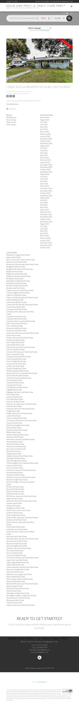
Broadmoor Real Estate (15, 279)
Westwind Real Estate (14, 586)
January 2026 (45, 136)
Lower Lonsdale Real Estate (16, 418)
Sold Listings (11, 125)
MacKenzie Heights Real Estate (18, 425)
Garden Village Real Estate (16, 368)
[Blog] (39, 657)
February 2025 (45, 160)
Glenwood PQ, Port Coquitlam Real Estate (21, 373)
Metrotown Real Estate (15, 437)
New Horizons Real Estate (16, 449)
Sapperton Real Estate (14, 499)
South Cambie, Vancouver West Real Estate (22, 518)
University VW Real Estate (16, 555)
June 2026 (44, 125)
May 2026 (43, 127)
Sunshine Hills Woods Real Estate (18, 548)
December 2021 (46, 243)
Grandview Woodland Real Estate (18, 378)
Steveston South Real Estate (16, 544)
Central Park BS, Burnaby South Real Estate (22, 305)
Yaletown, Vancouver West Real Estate (20, 605)
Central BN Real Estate (14, 300)
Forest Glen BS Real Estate (16, 359)
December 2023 (46, 188)
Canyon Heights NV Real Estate (18, 293)
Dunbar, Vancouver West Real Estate (19, 338)
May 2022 (43, 231)
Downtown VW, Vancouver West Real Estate (22, 333)
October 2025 (45, 141)
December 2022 (46, 214)
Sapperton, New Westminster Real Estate (21, 501)
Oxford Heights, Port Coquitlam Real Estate (22, 463)
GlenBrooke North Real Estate (17, 371)
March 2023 (44, 210)
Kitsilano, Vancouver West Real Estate (20, 409)
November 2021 (46, 245)
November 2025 (46, 139)
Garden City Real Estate (15, 366)
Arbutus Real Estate (13, 257)
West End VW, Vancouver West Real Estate (22, 584)
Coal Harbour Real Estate (15, 307)
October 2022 (45, 219)
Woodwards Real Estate (15, 600)
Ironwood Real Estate (14, 397)
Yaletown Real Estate (14, 603)
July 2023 (43, 200)
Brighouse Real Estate (14, 272)
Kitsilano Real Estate (14, 406)
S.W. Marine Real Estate (15, 494)
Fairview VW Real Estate (15, 350)
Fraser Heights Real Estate (16, 361)
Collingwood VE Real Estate (16, 309)
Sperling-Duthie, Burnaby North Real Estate (22, 539)
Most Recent (44, 117)
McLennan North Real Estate (16, 430)
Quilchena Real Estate (14, 473)
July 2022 (43, 226)
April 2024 (44, 184)
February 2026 (45, 134)
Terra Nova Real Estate (15, 551)
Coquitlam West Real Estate (16, 319)
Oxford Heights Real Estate (16, 461)
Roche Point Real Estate (15, 491)
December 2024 (46, 165)
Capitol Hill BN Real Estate (16, 295)
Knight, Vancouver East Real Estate (19, 413)
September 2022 (46, 222)
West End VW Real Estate (15, 581)
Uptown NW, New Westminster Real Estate (22, 567)
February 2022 (45, 238)
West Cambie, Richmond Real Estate (19, 579)
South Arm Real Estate (14, 513)
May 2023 (43, 205)
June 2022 (44, 229)
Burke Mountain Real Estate (16, 283)
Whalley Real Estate (13, 591)
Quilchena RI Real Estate (15, 475)
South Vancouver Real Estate (16, 529)
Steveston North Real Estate (16, 541)
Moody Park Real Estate (15, 444)
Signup (8, 1)
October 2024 (45, 169)
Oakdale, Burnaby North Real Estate (19, 456)
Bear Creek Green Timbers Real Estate (20, 260)
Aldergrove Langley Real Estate (18, 255)
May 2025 (43, 153)
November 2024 (46, 167)
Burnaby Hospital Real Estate (17, 286)
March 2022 (44, 236)
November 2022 (46, 217)
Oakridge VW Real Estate (15, 458)
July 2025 (43, 148)
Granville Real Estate (14, 380)
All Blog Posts (11, 117)
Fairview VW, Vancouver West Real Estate (21, 352)
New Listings (11, 120)
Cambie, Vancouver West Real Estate (19, 290)
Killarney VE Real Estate (15, 402)
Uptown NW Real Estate (15, 565)
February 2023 (45, 212)
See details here (12, 104)
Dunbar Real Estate (13, 335)
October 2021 (45, 248)
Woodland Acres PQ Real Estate (18, 598)
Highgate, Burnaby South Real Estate (19, 392)
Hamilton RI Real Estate (15, 383)
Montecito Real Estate (14, 442)
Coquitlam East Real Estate (16, 316)
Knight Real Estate (13, 411)
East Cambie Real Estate (15, 342)
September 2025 (46, 143)
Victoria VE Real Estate (14, 572)
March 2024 (44, 186)
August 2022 (44, 224)
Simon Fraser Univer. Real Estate (18, 510)
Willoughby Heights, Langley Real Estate (21, 596)
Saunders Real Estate (14, 503)
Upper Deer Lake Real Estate (17, 560)
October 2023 (45, 193)
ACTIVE (64, 13)
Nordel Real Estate (13, 451)
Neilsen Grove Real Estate (16, 447)
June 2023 (44, 203)
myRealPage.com (42, 682)
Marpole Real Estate (13, 428)
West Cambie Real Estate (15, 577)
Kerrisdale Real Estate (14, 399)
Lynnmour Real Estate (14, 423)
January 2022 (45, 240)
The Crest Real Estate (14, 553)
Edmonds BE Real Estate (15, 345)
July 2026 (43, 122)
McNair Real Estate (13, 432)
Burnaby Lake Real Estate (15, 288)
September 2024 (46, 172)
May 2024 (43, 181)
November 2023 (46, 191)
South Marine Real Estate (15, 527)
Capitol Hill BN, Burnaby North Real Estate (22, 298)
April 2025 (44, 155)
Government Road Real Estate (17, 376)
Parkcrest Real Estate (14, 465)
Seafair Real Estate (13, 506)
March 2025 (44, 158)
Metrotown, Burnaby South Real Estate (20, 439)
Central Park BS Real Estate (16, 302)
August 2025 (44, 146)
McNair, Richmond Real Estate (17, 435)
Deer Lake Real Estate (14, 326)
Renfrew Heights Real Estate (17, 480)
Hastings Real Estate (14, 385)
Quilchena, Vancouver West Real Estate (20, 477)
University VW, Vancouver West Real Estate (22, 558)
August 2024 (44, 174)
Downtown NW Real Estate (16, 328)
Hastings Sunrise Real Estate (16, 387)
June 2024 (44, 179)
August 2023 (44, 198)
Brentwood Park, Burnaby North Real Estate (22, 264)
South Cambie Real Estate (15, 515)
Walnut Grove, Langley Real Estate (19, 574)
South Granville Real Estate (16, 520)
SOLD (71, 13)
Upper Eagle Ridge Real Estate (17, 562)
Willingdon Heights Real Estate (17, 593)
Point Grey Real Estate (14, 468)
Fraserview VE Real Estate (16, 364)
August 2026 (44, 120)
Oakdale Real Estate (13, 454)
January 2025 (45, 162)
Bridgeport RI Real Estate (15, 267)
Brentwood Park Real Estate (16, 262)
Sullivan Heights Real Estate (16, 546)
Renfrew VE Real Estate (15, 487)
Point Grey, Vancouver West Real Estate (21, 470)
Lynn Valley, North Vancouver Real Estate (21, 420)
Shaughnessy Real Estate (15, 508)
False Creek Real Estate (15, 354)
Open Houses (11, 122)
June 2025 (44, 151)
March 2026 (44, 132)
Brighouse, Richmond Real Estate (18, 276)
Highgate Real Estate (14, 390)
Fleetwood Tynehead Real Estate (18, 357)
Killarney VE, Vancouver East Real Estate (21, 404)
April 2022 (44, 233)
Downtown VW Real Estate (16, 331)
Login (15, 1)
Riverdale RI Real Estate (15, 489)
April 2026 (44, 129)
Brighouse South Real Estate (16, 274)
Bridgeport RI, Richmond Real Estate (19, 269)
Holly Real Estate (12, 394)
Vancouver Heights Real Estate (17, 569)
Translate (45, 30)
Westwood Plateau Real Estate (17, 588)
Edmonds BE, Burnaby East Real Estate (20, 347)
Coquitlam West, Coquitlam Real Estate (20, 321)
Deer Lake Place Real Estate (16, 323)
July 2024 (43, 177)
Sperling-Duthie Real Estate (20, 93)
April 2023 (44, 207)
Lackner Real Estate (13, 416)
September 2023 (46, 196)
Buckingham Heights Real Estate (18, 281)
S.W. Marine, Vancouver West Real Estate (21, 496)
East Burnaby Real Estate (15, 340)
